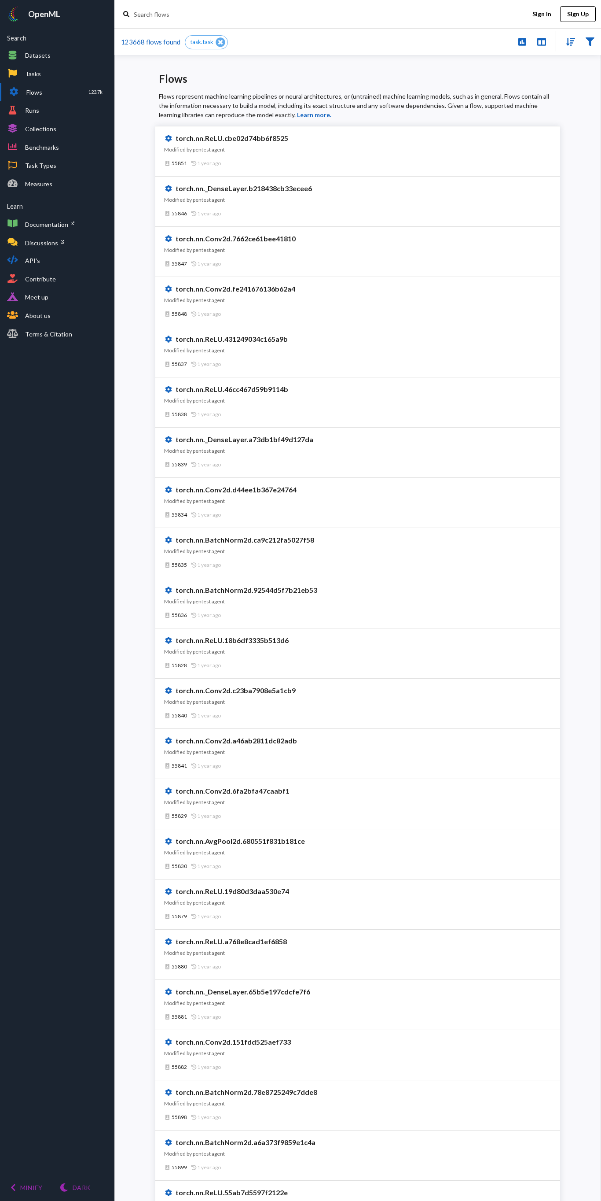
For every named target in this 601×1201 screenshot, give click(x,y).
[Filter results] (590, 41)
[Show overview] (522, 41)
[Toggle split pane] (541, 41)
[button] (206, 42)
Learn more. (314, 114)
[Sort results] (568, 41)
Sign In (541, 14)
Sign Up (578, 14)
